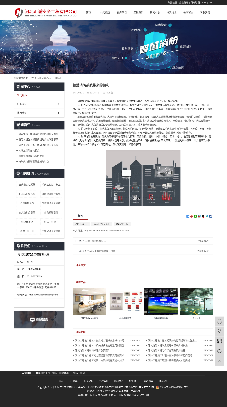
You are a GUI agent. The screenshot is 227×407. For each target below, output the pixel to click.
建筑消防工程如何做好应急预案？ (92, 350)
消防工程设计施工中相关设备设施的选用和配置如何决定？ (105, 345)
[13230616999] (219, 331)
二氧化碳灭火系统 (51, 231)
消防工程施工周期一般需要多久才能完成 (169, 360)
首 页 (34, 78)
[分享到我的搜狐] (203, 216)
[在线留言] (219, 351)
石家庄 (104, 395)
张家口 (140, 395)
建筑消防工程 (122, 224)
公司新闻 (56, 78)
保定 (97, 395)
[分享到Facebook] (210, 216)
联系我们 (205, 12)
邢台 (134, 395)
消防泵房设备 (27, 203)
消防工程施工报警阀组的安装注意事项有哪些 (40, 139)
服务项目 (122, 12)
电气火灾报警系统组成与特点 (34, 161)
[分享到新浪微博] (191, 216)
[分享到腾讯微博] (207, 216)
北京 (110, 395)
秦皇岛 (122, 395)
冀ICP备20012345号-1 (107, 391)
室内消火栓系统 (27, 184)
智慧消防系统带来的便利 (31, 156)
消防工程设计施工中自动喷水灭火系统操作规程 (40, 145)
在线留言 (188, 12)
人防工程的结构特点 (29, 150)
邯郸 (128, 395)
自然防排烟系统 (27, 212)
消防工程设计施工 (51, 184)
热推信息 (172, 2)
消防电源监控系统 (51, 194)
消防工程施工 (51, 221)
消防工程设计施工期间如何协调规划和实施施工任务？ (176, 340)
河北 (92, 395)
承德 (147, 395)
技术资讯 (22, 113)
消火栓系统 (27, 221)
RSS (204, 2)
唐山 (116, 395)
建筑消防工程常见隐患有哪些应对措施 (168, 345)
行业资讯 (22, 104)
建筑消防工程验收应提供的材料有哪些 (38, 134)
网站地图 (195, 2)
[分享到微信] (195, 216)
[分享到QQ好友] (199, 216)
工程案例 (138, 12)
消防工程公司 (27, 231)
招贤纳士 (172, 12)
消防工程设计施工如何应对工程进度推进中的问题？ (102, 340)
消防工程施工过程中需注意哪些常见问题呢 (170, 355)
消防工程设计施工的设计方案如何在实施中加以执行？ (103, 360)
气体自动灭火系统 (51, 203)
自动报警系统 (51, 212)
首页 (88, 12)
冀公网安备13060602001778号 (174, 387)
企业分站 (183, 2)
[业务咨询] (219, 321)
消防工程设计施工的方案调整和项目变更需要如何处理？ (104, 355)
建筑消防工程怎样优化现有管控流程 (166, 350)
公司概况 (105, 12)
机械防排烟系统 (27, 194)
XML (210, 2)
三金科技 (135, 391)
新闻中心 (155, 12)
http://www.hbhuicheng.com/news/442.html (106, 230)
